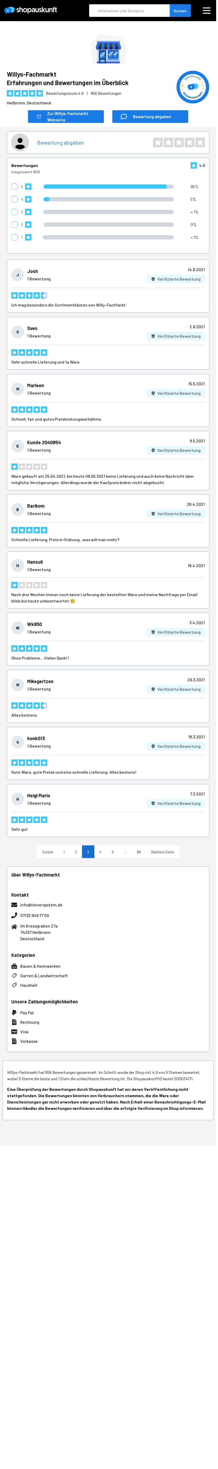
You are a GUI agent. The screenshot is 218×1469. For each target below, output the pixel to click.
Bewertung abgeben (60, 142)
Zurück (47, 852)
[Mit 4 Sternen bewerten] (189, 142)
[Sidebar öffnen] (206, 10)
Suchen (180, 10)
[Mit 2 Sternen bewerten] (168, 142)
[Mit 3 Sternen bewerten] (179, 142)
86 (139, 852)
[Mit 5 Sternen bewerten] (200, 142)
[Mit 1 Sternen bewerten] (158, 142)
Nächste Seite (162, 852)
